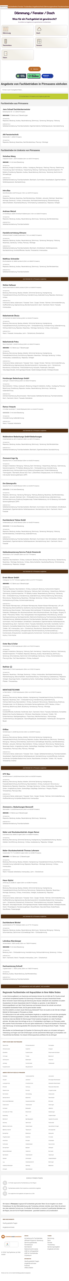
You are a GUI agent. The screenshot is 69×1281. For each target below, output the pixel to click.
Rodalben (5, 1076)
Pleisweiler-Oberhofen (54, 1086)
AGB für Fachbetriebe (31, 1253)
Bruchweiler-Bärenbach (8, 1101)
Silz (26, 1115)
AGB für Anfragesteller (31, 1251)
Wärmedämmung (22, 1206)
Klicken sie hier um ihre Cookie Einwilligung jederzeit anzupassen (16, 1273)
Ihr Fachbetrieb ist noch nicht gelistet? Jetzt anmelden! (34, 986)
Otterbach (51, 1147)
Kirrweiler (51, 1137)
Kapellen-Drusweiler (53, 1119)
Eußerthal (28, 1137)
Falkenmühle (6, 1090)
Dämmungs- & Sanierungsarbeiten (17, 1026)
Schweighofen (52, 1129)
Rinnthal (28, 1090)
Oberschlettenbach (7, 1151)
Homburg (28, 1086)
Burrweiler (51, 1151)
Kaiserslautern (29, 1154)
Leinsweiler (51, 1076)
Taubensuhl (28, 1129)
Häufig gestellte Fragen (10, 1223)
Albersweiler (51, 1094)
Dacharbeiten (13, 6)
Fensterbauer (28, 1245)
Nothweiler (5, 1144)
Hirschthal (5, 1140)
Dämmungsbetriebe (30, 1242)
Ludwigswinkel (6, 1083)
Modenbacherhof (30, 1162)
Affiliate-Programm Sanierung (33, 1240)
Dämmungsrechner (51, 6)
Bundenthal (5, 1133)
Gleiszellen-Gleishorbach (54, 1083)
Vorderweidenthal (30, 1076)
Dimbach (5, 1169)
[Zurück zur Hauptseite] (11, 1236)
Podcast (27, 1265)
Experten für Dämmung (25, 998)
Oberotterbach (29, 1169)
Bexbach (28, 1147)
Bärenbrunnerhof (7, 1129)
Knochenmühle (29, 1083)
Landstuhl (28, 1079)
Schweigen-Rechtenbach (54, 1079)
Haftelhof (51, 1108)
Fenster (20, 6)
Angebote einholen (8, 1227)
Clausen (5, 1079)
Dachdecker (28, 1247)
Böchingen (51, 1162)
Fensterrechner (63, 6)
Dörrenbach (28, 1158)
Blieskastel (28, 1108)
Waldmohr (28, 1151)
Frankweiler (51, 1122)
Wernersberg (29, 1094)
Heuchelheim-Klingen (54, 1126)
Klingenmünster (52, 1090)
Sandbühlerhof (6, 1097)
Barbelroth (51, 1165)
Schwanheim (6, 1147)
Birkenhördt (28, 1112)
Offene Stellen (28, 1268)
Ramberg (28, 1165)
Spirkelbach (5, 1154)
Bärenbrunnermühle (7, 1126)
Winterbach (51, 1140)
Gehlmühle (28, 1122)
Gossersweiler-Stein (30, 1101)
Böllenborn (28, 1133)
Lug (3, 1162)
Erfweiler (5, 1086)
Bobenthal (28, 1097)
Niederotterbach (52, 1158)
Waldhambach (29, 1144)
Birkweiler (51, 1101)
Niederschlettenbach (8, 1165)
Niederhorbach (52, 1115)
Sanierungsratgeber (53, 1247)
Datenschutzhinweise (31, 1249)
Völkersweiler (29, 1104)
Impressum (28, 1255)
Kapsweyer (51, 1154)
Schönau (5, 1122)
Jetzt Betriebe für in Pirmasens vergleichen (34, 279)
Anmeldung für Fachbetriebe (33, 1238)
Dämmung (4, 6)
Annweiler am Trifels (7, 1112)
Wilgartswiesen (6, 1137)
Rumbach (5, 1108)
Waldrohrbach (29, 1126)
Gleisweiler (51, 1133)
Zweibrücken (6, 1104)
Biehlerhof (5, 1119)
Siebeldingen (52, 1112)
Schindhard (5, 1094)
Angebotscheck (37, 6)
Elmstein (28, 1140)
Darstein (5, 1158)
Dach (49, 1240)
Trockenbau (28, 6)
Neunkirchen (52, 1144)
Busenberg (5, 1115)
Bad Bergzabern (29, 1119)
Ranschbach (51, 1097)
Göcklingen (51, 1104)
